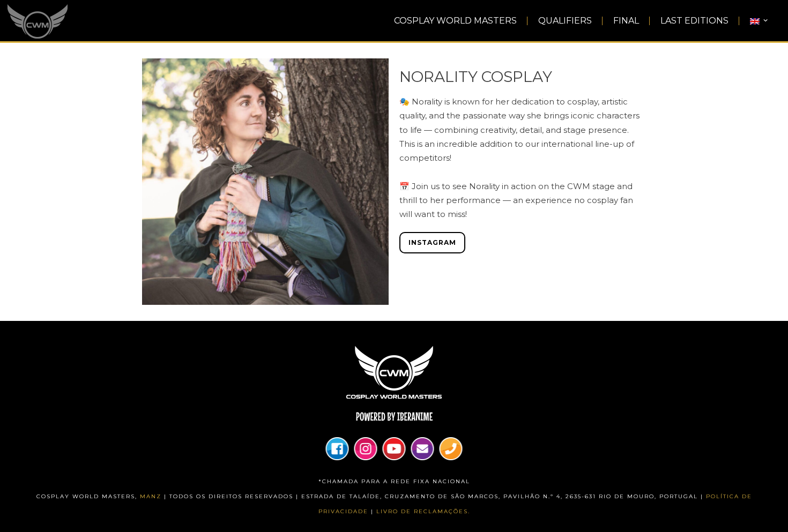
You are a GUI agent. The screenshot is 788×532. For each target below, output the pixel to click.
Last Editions (694, 21)
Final (626, 21)
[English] (759, 21)
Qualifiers (565, 21)
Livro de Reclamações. (423, 511)
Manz (150, 496)
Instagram (432, 242)
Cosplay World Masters (455, 21)
